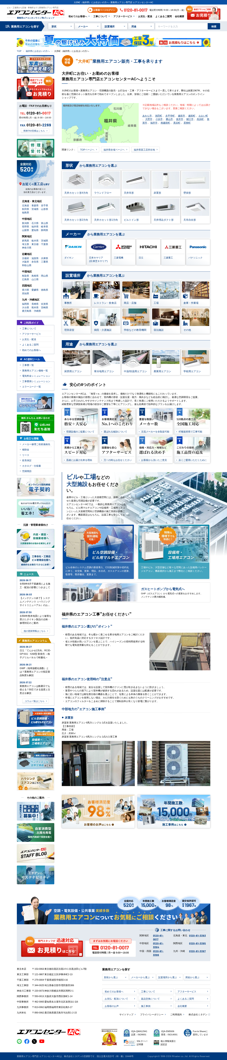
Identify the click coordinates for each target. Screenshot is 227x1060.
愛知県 (35, 230)
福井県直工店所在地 (144, 149)
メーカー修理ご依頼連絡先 (36, 444)
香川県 (25, 289)
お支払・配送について (116, 998)
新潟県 (25, 223)
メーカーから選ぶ (140, 977)
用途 (133, 26)
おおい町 (203, 115)
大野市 (148, 119)
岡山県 (44, 275)
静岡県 (44, 230)
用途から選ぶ (192, 977)
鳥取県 (25, 275)
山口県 (35, 279)
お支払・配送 (145, 16)
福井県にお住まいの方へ (38, 50)
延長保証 (27, 460)
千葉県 (44, 244)
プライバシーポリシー (152, 1014)
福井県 (35, 226)
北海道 (25, 205)
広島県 (25, 279)
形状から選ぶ (111, 977)
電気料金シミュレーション (36, 375)
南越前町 (165, 122)
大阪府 (25, 261)
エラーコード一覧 (31, 386)
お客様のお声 (112, 1006)
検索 (213, 26)
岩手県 (44, 205)
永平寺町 (170, 115)
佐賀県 (44, 303)
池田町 (158, 115)
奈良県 (35, 261)
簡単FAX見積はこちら (34, 130)
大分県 (25, 307)
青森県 (35, 205)
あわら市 (147, 115)
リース (25, 455)
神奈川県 (26, 247)
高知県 (25, 293)
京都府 (25, 258)
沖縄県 (37, 310)
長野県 (25, 226)
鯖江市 (189, 119)
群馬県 (25, 240)
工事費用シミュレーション (36, 381)
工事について (100, 16)
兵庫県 (44, 258)
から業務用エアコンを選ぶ (91, 165)
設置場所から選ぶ (167, 977)
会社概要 (179, 16)
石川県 (35, 223)
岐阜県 (44, 226)
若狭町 (187, 122)
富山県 (44, 223)
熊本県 (35, 307)
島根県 (35, 275)
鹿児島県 (26, 310)
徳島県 (44, 289)
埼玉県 (25, 244)
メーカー (83, 26)
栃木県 (35, 240)
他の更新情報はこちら (35, 630)
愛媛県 (35, 289)
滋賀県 (35, 258)
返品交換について (150, 998)
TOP (19, 50)
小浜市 (159, 119)
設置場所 (110, 26)
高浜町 (200, 119)
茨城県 (44, 240)
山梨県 (25, 230)
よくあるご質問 (163, 16)
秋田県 (25, 209)
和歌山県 (26, 265)
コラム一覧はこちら (34, 701)
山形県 (44, 209)
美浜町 (176, 122)
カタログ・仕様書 (31, 465)
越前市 (181, 115)
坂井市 (179, 119)
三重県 (44, 261)
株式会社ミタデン (198, 1014)
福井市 (153, 122)
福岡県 (25, 303)
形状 (53, 26)
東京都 (35, 244)
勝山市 (169, 119)
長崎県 (35, 303)
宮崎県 (44, 307)
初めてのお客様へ (77, 16)
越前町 (191, 115)
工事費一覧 (28, 365)
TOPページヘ (87, 149)
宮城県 (35, 209)
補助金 (25, 449)
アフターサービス (122, 16)
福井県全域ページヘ (114, 149)
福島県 (25, 212)
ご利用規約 (176, 1014)
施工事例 (145, 1006)
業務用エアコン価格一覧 (35, 370)
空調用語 (27, 471)
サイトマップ (126, 1014)
